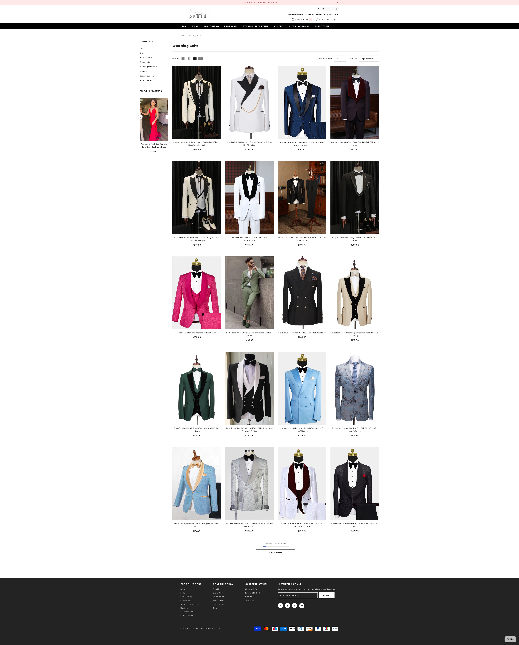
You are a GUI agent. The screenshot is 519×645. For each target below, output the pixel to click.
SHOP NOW (272, 2)
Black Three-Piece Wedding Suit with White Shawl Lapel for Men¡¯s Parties (249, 429)
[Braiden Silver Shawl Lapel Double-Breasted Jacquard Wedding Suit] (249, 483)
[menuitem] (154, 48)
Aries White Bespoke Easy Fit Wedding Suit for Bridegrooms (249, 239)
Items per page (325, 58)
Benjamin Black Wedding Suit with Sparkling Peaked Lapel (354, 239)
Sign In (336, 19)
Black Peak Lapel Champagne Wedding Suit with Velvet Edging (354, 334)
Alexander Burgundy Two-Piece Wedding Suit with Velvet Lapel (355, 143)
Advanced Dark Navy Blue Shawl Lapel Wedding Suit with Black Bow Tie (302, 143)
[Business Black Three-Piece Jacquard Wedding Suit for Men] (354, 483)
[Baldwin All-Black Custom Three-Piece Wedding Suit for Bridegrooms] (302, 197)
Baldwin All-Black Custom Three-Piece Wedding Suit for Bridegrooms (302, 239)
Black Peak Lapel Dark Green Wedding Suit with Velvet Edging (196, 429)
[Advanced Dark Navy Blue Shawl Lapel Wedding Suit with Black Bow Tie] (302, 102)
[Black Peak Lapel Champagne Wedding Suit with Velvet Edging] (354, 292)
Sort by (353, 58)
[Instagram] (287, 605)
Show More (275, 552)
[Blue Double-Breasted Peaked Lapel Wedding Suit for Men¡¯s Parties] (302, 388)
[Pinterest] (294, 605)
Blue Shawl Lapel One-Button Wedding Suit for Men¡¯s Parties (196, 525)
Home (182, 35)
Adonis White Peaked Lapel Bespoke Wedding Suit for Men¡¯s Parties (249, 143)
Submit (327, 595)
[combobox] (325, 9)
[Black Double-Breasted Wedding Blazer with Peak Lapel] (302, 292)
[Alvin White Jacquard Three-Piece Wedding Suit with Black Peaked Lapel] (196, 197)
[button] (140, 117)
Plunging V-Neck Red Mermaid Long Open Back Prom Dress (154, 145)
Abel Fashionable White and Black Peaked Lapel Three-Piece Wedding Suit (196, 143)
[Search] (328, 9)
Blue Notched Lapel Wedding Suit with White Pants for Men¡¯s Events (355, 429)
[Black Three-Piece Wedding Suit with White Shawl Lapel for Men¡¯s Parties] (249, 388)
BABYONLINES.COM (195, 628)
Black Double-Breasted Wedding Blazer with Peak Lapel (302, 333)
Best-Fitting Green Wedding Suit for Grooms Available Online (249, 334)
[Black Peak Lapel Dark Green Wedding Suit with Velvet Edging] (196, 388)
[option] (154, 126)
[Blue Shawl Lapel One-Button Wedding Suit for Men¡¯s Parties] (196, 483)
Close (337, 2)
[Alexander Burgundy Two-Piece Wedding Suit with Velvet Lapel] (354, 102)
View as (175, 58)
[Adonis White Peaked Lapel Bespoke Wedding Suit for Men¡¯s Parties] (249, 102)
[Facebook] (280, 605)
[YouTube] (301, 605)
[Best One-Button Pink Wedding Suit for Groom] (196, 292)
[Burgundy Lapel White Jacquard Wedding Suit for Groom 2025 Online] (302, 483)
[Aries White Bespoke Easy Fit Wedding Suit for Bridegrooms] (249, 197)
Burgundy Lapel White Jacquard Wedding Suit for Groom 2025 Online (302, 525)
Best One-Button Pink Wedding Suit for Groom (196, 333)
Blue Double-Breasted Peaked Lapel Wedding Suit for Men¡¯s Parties (302, 429)
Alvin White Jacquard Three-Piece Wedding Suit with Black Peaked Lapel (196, 239)
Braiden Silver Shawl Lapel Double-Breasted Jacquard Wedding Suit (249, 525)
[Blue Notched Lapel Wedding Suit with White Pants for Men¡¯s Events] (354, 388)
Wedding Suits (195, 35)
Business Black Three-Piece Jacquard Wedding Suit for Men (354, 525)
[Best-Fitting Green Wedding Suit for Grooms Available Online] (249, 292)
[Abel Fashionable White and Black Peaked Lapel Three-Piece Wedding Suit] (196, 102)
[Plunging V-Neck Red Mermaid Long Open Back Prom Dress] (154, 119)
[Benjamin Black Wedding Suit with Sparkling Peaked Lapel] (354, 197)
